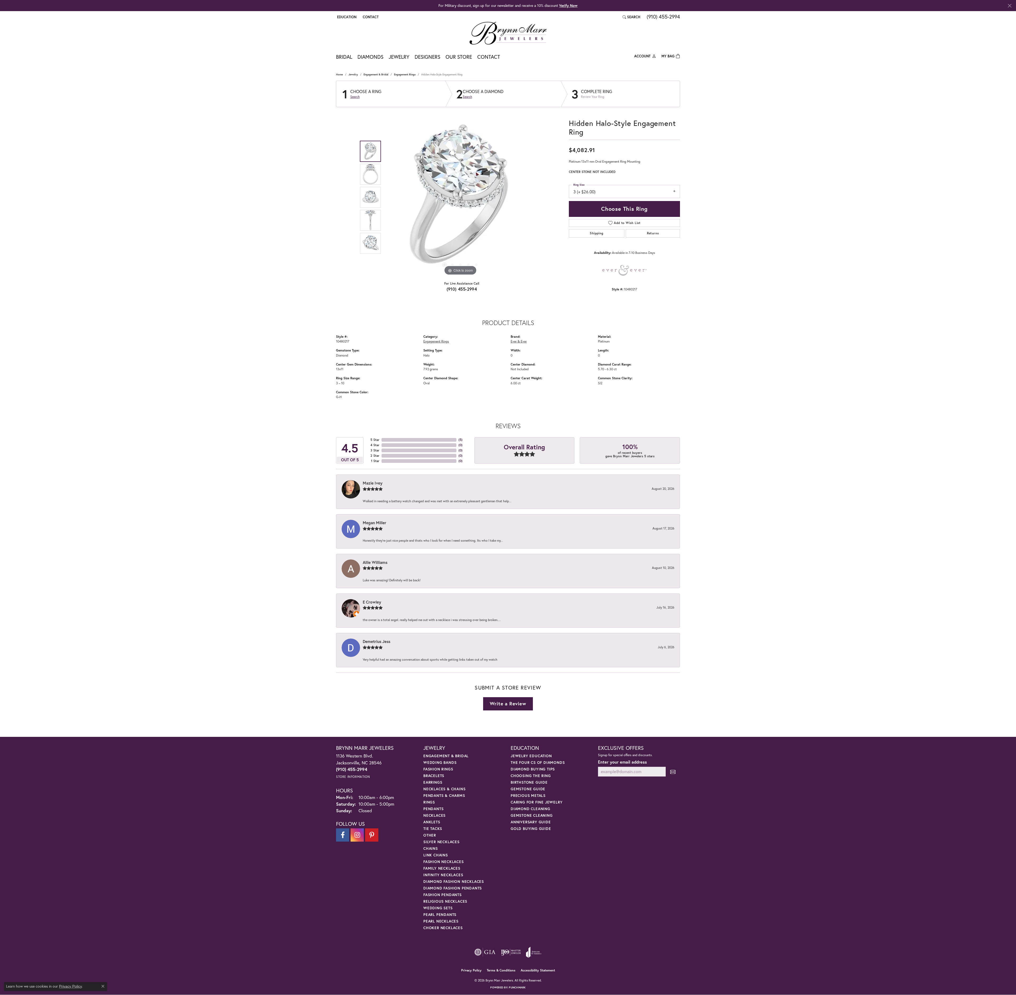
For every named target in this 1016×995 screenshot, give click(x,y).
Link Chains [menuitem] (435, 854)
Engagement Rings (405, 74)
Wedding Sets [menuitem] (438, 907)
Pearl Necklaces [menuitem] (441, 921)
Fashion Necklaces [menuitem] (443, 861)
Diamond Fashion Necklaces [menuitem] (453, 881)
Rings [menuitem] (429, 802)
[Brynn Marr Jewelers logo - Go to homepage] (508, 33)
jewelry (353, 74)
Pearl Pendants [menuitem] (439, 914)
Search (355, 97)
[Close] (1009, 5)
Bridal (344, 56)
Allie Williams (375, 562)
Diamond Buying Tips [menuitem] (533, 769)
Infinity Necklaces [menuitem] (443, 874)
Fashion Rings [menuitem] (438, 769)
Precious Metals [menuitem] (528, 795)
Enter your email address (622, 762)
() (460, 440)
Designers (427, 56)
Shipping (596, 233)
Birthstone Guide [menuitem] (529, 782)
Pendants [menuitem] (433, 808)
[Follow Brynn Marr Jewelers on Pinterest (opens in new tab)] (371, 835)
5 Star (374, 440)
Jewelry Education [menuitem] (531, 755)
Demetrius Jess (376, 641)
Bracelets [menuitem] (433, 775)
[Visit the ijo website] (511, 952)
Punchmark (517, 987)
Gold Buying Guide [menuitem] (531, 828)
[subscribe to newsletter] (673, 772)
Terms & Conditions (501, 970)
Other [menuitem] (429, 835)
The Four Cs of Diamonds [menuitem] (538, 762)
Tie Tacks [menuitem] (432, 828)
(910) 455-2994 (462, 289)
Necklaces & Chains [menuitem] (444, 788)
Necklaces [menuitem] (434, 815)
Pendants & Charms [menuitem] (444, 795)
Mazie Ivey (372, 483)
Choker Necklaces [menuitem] (443, 927)
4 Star (374, 445)
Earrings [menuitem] (432, 782)
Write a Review (508, 703)
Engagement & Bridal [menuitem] (446, 755)
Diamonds (370, 56)
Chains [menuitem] (430, 848)
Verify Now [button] (568, 5)
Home (339, 74)
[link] (370, 16)
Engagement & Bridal (376, 74)
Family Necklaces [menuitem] (441, 868)
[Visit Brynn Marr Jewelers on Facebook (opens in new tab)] (342, 835)
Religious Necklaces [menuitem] (445, 901)
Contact (488, 56)
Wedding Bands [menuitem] (439, 762)
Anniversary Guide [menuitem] (531, 821)
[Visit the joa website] (533, 952)
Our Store (459, 56)
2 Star (374, 456)
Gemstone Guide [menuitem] (528, 788)
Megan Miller (374, 522)
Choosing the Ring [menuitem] (531, 775)
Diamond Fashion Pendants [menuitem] (452, 888)
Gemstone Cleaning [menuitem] (532, 815)
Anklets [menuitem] (431, 821)
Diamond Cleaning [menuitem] (530, 808)
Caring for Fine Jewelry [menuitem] (537, 802)
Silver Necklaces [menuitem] (441, 841)
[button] (346, 16)
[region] (460, 197)
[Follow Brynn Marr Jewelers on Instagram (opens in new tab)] (357, 835)
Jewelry (399, 56)
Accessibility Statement (538, 970)
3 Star (374, 450)
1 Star (375, 461)
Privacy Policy (471, 970)
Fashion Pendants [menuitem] (442, 894)
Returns (653, 233)
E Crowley (372, 602)
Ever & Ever (519, 341)
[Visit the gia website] (485, 952)
